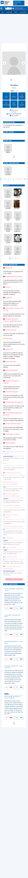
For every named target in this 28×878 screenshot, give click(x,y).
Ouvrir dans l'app (17, 3)
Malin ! (6, 694)
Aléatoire (9, 12)
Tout (2, 12)
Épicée (16, 12)
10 (24, 179)
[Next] (18, 258)
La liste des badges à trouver (14, 579)
